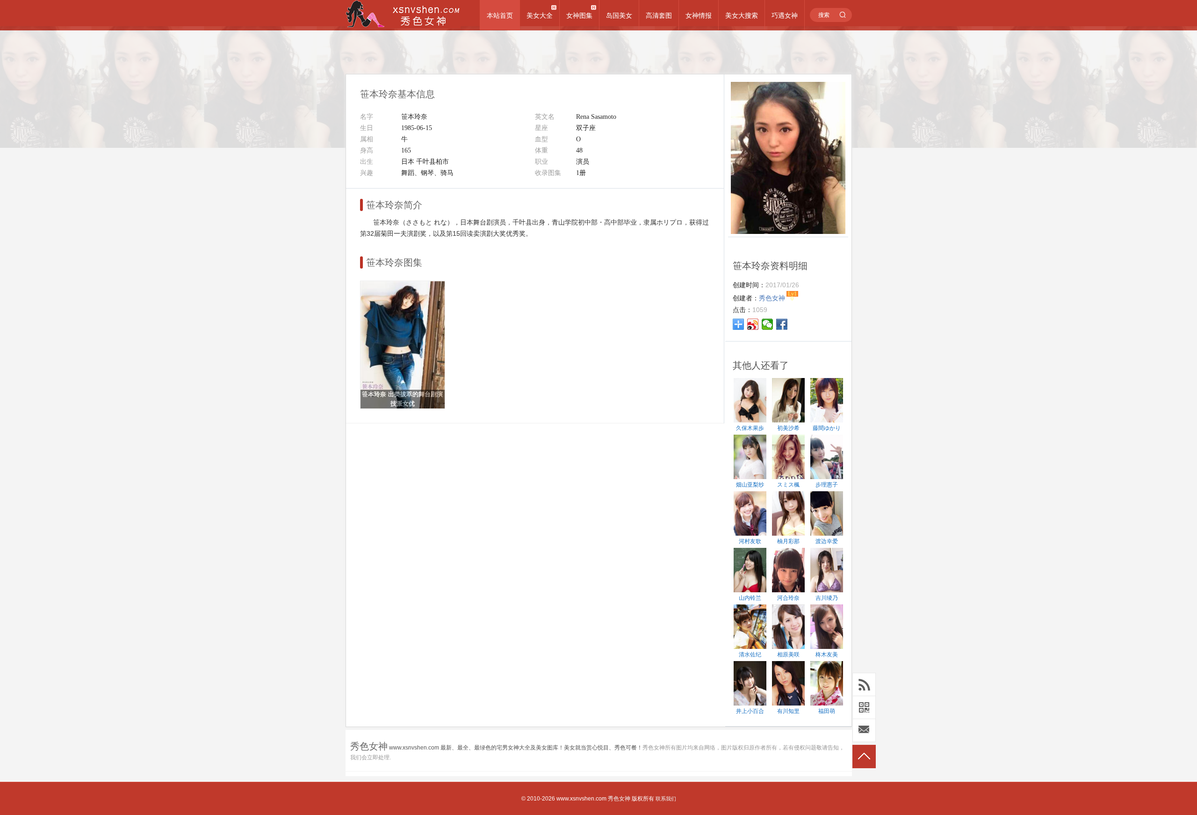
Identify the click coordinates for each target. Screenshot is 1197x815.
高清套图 (659, 15)
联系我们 (666, 798)
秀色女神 (619, 798)
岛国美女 (619, 15)
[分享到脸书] (782, 324)
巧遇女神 (785, 15)
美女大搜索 (741, 15)
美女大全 (539, 15)
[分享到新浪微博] (753, 324)
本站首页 (500, 15)
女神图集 (579, 15)
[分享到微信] (767, 324)
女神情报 (698, 15)
